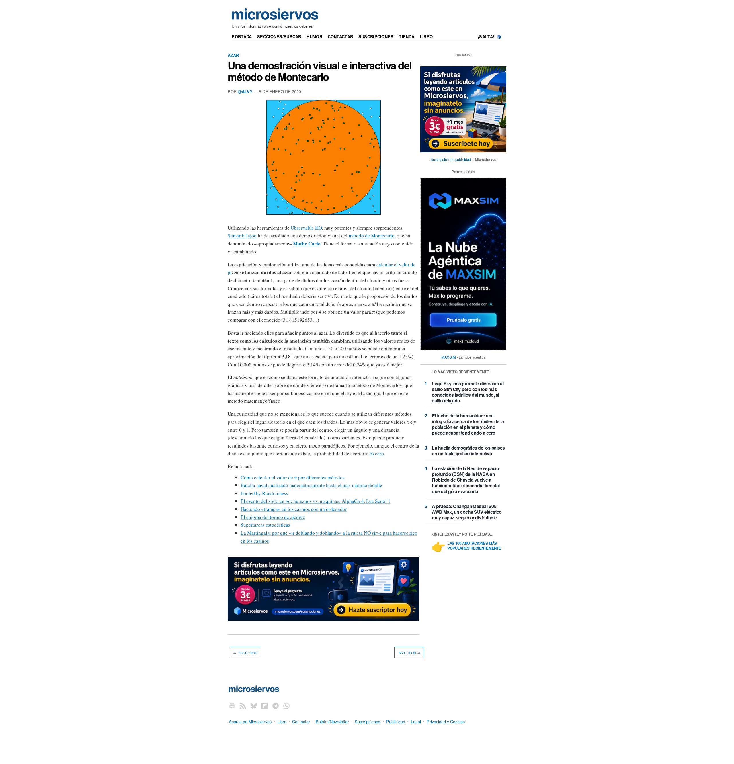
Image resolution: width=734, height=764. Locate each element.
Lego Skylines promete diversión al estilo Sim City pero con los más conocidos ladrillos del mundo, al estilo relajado (467, 392)
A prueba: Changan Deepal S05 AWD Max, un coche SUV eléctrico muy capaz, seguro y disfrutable (467, 512)
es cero (377, 453)
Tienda (406, 36)
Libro (426, 36)
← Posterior (245, 652)
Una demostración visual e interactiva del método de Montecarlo (320, 71)
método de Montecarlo (372, 235)
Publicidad (395, 721)
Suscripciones (376, 36)
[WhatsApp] (286, 705)
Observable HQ (306, 227)
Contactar (340, 36)
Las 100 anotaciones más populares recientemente (474, 546)
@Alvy (245, 91)
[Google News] (232, 705)
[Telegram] (275, 705)
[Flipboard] (264, 705)
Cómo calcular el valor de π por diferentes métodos (293, 477)
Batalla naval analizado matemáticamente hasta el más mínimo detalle (311, 485)
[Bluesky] (254, 705)
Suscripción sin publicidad (450, 159)
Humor (314, 36)
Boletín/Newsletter (332, 721)
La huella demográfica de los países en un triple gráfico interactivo (468, 450)
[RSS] (243, 705)
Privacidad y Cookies (446, 721)
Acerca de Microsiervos (250, 721)
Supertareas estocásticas (265, 524)
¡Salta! (486, 36)
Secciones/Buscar (279, 36)
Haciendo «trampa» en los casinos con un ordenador (294, 509)
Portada (242, 36)
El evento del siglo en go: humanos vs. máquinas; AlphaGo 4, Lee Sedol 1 (316, 501)
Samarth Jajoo (242, 235)
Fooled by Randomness (264, 493)
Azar (233, 55)
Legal (416, 721)
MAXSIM (448, 357)
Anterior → (409, 652)
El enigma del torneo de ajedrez (273, 517)
